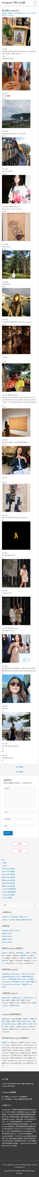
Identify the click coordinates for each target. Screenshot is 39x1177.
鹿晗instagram (6, 997)
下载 (19, 851)
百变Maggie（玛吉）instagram (11, 930)
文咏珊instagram (14, 1005)
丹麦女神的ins (20, 953)
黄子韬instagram (17, 997)
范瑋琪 (23, 1000)
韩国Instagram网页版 (15, 13)
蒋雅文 (12, 1026)
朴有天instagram (7, 936)
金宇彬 (13, 1021)
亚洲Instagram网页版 (8, 883)
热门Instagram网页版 (8, 868)
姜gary (29, 1021)
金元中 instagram (7, 942)
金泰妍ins (26, 1019)
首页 (3, 860)
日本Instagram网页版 (8, 874)
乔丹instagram (16, 974)
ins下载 (4, 865)
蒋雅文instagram (7, 933)
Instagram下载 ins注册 (13, 2)
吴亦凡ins (5, 953)
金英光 (25, 1024)
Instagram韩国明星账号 (9, 892)
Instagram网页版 (7, 897)
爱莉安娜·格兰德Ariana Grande (11, 976)
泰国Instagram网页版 (8, 886)
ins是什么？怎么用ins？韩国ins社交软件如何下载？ (17, 919)
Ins (3, 1164)
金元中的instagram (10, 1024)
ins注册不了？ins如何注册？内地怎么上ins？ (15, 917)
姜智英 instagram (7, 939)
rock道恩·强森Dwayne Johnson (17, 979)
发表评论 (4, 13)
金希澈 (19, 1024)
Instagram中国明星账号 (9, 889)
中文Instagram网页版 (8, 871)
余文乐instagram (28, 997)
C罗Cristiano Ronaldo (28, 974)
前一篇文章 (19, 767)
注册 (19, 844)
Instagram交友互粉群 (8, 895)
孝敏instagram (6, 1019)
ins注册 (4, 863)
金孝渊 (19, 1021)
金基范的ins (23, 955)
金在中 (30, 1024)
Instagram (10, 15)
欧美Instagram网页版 (8, 877)
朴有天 (7, 1026)
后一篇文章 (19, 772)
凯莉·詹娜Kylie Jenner (18, 981)
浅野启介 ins (5, 1042)
